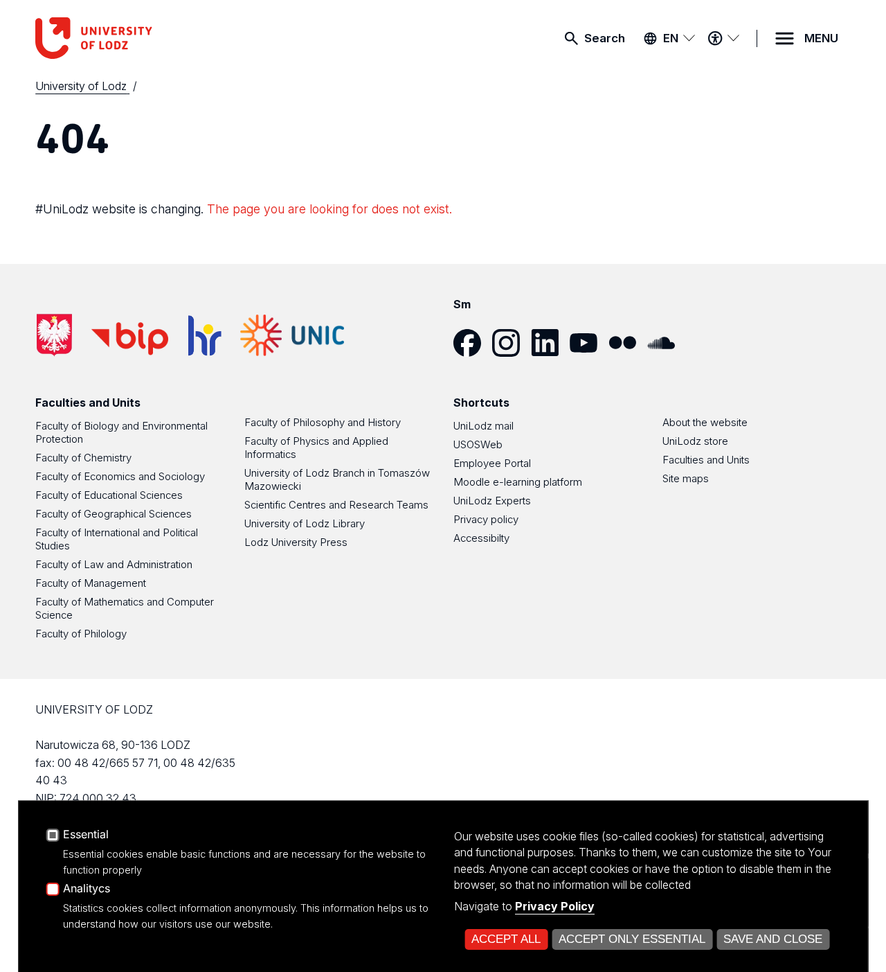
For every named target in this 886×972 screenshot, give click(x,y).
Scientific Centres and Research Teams (336, 504)
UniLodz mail (483, 425)
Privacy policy (485, 519)
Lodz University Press (295, 542)
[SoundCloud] (666, 343)
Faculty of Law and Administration (113, 564)
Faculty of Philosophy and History (322, 422)
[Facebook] (472, 343)
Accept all (506, 939)
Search (604, 38)
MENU (821, 38)
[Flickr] (627, 343)
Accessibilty (481, 538)
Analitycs (86, 889)
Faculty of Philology (81, 633)
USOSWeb (478, 444)
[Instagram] (511, 343)
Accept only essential (632, 939)
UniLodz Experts (492, 500)
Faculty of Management (90, 583)
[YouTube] (589, 343)
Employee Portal (492, 463)
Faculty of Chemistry (83, 457)
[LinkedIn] (550, 343)
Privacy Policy (555, 906)
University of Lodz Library (304, 523)
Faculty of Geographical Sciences (113, 513)
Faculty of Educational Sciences (109, 495)
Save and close (772, 939)
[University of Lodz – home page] (139, 38)
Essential (86, 835)
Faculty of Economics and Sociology (120, 476)
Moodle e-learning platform (517, 481)
